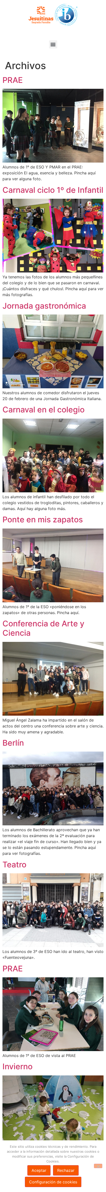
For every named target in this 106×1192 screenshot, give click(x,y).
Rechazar (65, 1170)
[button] (53, 44)
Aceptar (39, 1170)
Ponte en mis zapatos (42, 519)
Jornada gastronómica (44, 306)
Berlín (13, 743)
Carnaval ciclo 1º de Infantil (52, 190)
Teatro (14, 864)
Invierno (17, 1066)
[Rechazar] (98, 1166)
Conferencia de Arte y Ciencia (43, 628)
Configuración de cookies (53, 1181)
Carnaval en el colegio (43, 409)
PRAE (12, 80)
